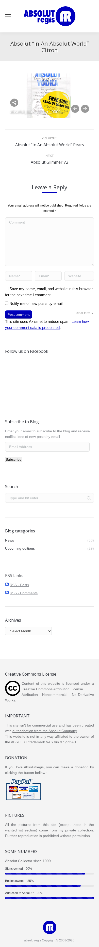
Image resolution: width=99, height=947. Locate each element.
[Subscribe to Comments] (7, 593)
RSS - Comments (24, 593)
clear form (83, 313)
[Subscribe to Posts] (7, 585)
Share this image (14, 103)
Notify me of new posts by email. (36, 303)
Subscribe (14, 459)
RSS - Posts (19, 585)
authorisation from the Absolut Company (44, 731)
